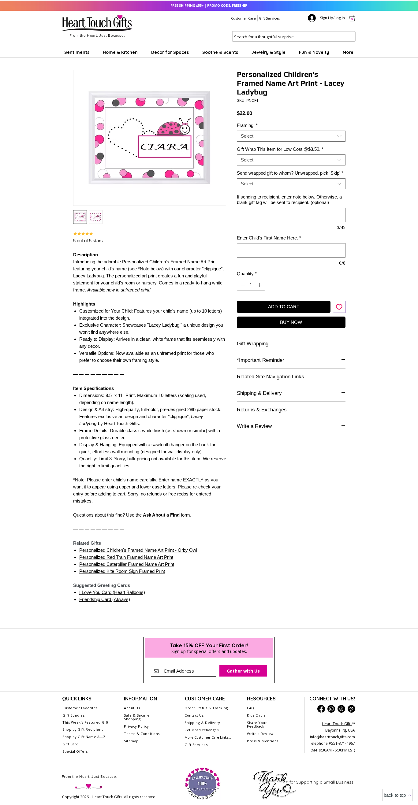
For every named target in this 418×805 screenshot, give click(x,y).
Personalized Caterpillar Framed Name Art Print (126, 564)
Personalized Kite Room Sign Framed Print (122, 571)
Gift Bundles (73, 715)
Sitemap (131, 741)
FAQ (250, 708)
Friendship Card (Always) (104, 599)
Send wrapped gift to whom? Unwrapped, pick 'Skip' (290, 173)
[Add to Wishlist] (339, 307)
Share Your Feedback (257, 724)
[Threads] (341, 709)
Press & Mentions (262, 741)
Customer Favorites (80, 708)
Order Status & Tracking (206, 708)
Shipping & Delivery (202, 722)
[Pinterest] (351, 709)
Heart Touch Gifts (337, 723)
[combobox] (291, 136)
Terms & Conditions (142, 733)
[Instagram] (331, 709)
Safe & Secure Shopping (136, 717)
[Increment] (260, 285)
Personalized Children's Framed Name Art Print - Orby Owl (138, 550)
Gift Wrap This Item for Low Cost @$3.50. (280, 149)
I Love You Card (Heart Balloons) (112, 592)
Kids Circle (256, 715)
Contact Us (194, 715)
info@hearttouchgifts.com (332, 737)
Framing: (247, 125)
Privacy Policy (136, 726)
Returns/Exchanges (201, 730)
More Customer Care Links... (208, 737)
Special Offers (75, 751)
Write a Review (260, 733)
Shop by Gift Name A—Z (84, 736)
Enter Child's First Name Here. (269, 237)
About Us (132, 708)
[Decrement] (242, 285)
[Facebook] (321, 709)
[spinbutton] (251, 285)
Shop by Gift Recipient (82, 729)
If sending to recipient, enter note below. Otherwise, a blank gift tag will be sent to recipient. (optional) (289, 199)
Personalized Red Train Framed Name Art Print (126, 557)
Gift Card (70, 744)
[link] (352, 18)
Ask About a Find (161, 515)
